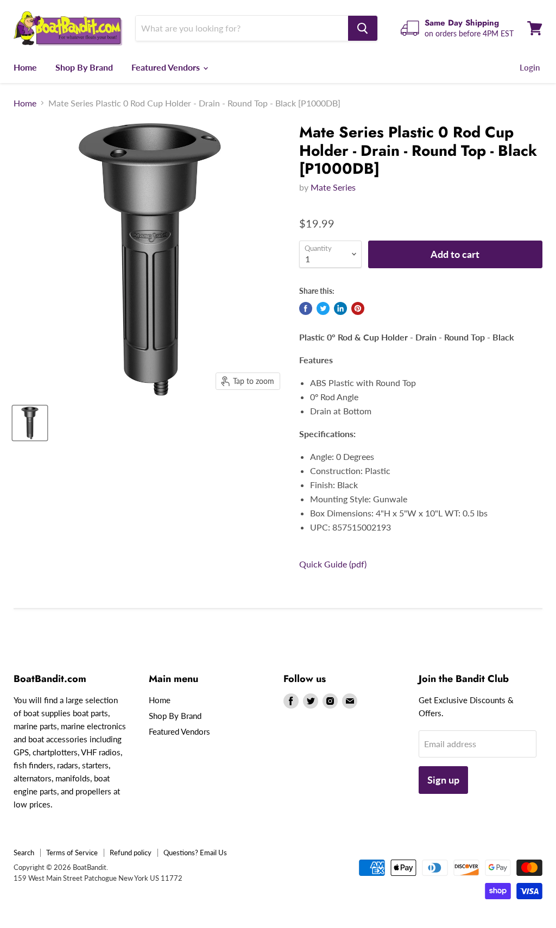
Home (25, 67)
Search (24, 852)
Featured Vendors (166, 67)
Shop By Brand (84, 67)
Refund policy (130, 852)
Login (530, 67)
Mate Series (333, 187)
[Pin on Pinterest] (357, 308)
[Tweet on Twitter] (323, 308)
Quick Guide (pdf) (333, 564)
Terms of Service (72, 852)
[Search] (362, 28)
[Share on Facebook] (305, 308)
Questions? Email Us (195, 852)
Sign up (443, 780)
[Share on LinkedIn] (340, 308)
